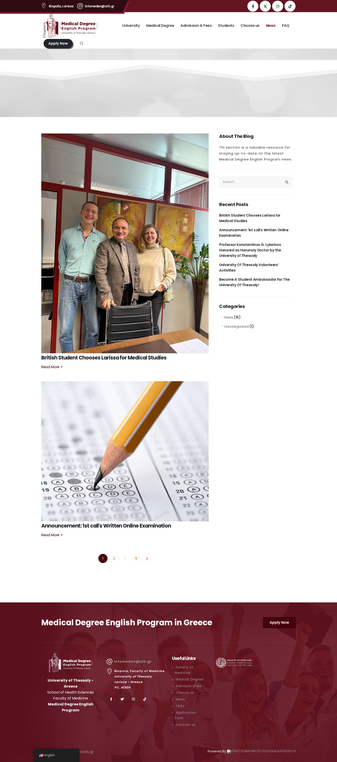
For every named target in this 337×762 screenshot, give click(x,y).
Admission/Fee (189, 686)
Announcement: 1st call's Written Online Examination (106, 525)
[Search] (287, 182)
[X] (265, 6)
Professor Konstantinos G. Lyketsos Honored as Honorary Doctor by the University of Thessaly (250, 250)
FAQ (285, 25)
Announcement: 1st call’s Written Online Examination (253, 233)
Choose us (250, 25)
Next (147, 558)
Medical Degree (160, 25)
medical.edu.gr (82, 751)
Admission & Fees (196, 25)
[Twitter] (122, 699)
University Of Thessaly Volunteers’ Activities (249, 267)
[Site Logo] (72, 26)
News (271, 25)
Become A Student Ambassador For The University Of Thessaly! (254, 282)
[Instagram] (277, 6)
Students (226, 25)
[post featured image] (125, 243)
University (131, 25)
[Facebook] (252, 6)
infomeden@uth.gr (133, 661)
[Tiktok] (290, 6)
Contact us (186, 725)
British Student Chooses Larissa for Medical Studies (103, 357)
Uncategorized (236, 326)
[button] (82, 43)
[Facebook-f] (111, 699)
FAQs (180, 706)
